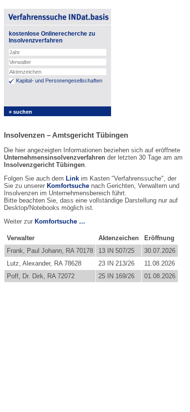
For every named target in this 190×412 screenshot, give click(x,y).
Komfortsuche (68, 185)
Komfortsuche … (60, 221)
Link (72, 178)
